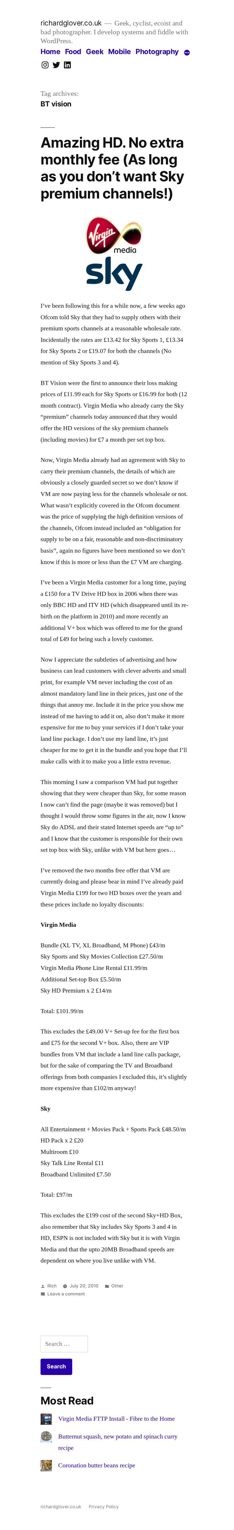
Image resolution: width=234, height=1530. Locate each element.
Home (50, 51)
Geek (94, 51)
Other (117, 1286)
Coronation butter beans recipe (96, 1465)
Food (73, 51)
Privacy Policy (104, 1506)
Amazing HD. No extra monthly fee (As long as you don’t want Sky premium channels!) (112, 168)
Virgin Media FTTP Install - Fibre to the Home (116, 1419)
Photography (157, 51)
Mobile (119, 51)
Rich (52, 1286)
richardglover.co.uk (71, 23)
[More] (186, 52)
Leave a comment (66, 1294)
